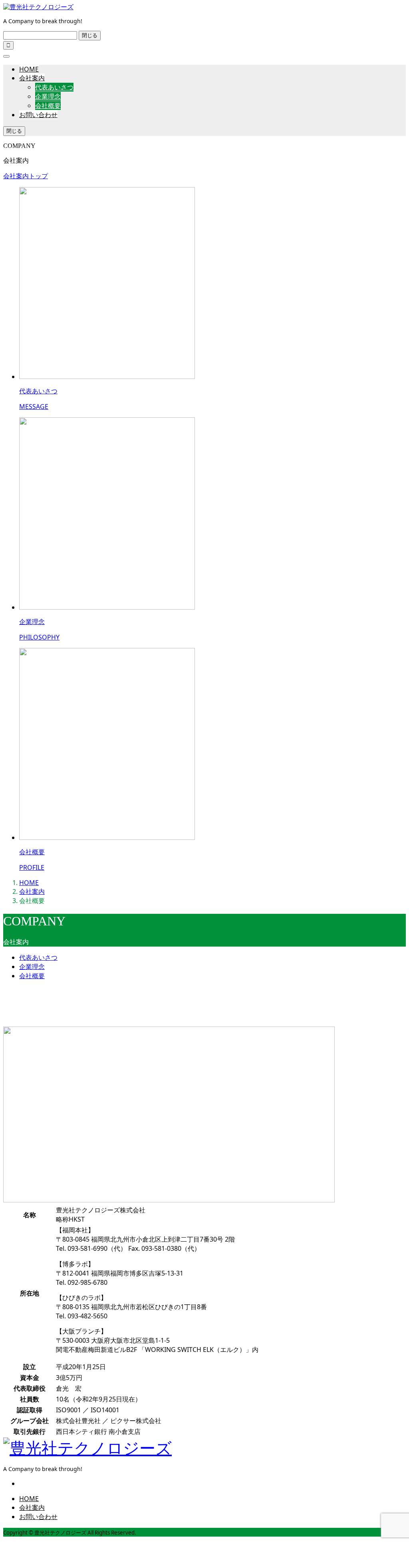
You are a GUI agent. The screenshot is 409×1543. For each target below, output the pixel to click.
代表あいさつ (54, 87)
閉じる (89, 35)
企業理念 (48, 96)
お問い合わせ (38, 114)
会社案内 (32, 78)
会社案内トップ (25, 175)
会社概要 (48, 105)
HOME (29, 69)
